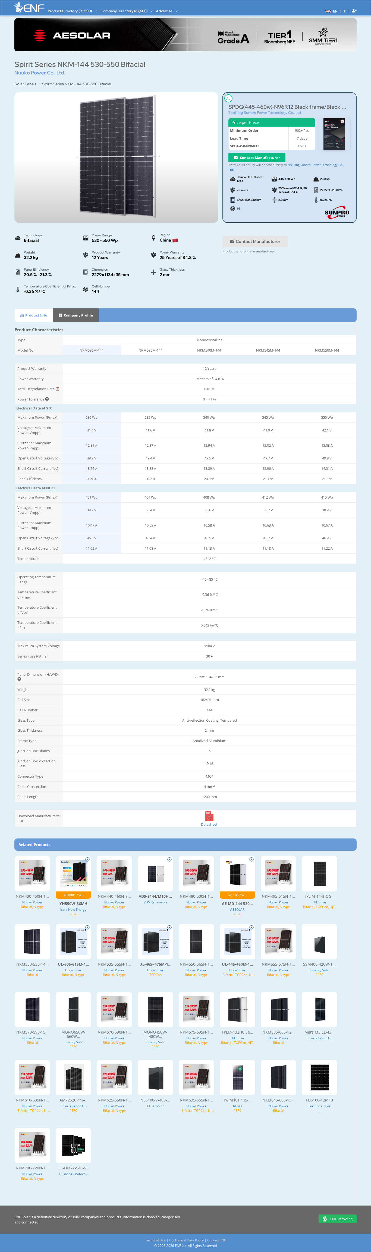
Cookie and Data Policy (186, 1240)
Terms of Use (155, 1240)
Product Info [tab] (35, 315)
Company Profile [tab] (78, 315)
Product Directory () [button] (70, 11)
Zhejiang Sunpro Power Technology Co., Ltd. (265, 112)
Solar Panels (25, 84)
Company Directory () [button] (124, 11)
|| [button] (345, 11)
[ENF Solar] (29, 7)
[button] (331, 10)
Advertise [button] (164, 11)
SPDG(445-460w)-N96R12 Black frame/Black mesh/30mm (289, 107)
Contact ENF (216, 1240)
